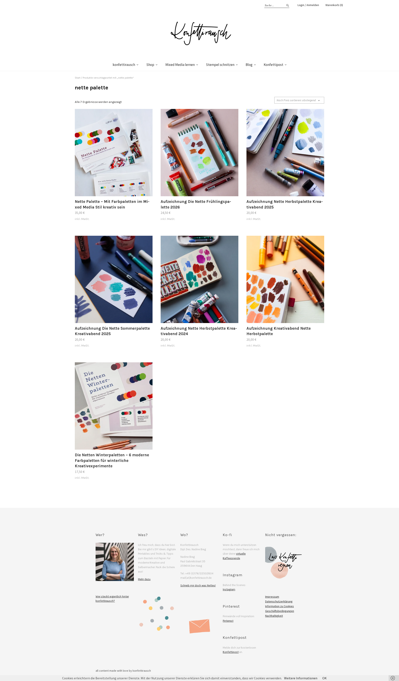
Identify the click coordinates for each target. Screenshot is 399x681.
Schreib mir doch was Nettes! (198, 585)
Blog (249, 64)
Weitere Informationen (300, 678)
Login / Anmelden (308, 5)
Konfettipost (273, 64)
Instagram (229, 589)
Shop (150, 64)
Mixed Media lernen (180, 64)
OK (324, 678)
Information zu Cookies (279, 606)
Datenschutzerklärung (279, 601)
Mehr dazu (144, 579)
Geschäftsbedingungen (279, 611)
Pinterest (228, 620)
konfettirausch (124, 64)
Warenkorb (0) (334, 5)
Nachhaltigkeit (274, 616)
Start (77, 77)
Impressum (272, 596)
